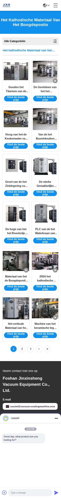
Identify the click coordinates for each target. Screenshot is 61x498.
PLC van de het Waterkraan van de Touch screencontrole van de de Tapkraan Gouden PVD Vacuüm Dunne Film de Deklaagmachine (45, 231)
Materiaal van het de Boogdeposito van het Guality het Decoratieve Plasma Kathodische (16, 279)
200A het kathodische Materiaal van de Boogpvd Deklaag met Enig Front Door (45, 279)
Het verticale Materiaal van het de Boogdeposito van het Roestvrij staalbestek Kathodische (16, 326)
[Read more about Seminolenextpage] (39, 349)
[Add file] (4, 492)
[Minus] (56, 418)
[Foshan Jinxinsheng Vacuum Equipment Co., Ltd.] (6, 5)
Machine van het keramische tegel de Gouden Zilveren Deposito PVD (45, 326)
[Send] (56, 492)
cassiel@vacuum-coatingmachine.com (32, 406)
